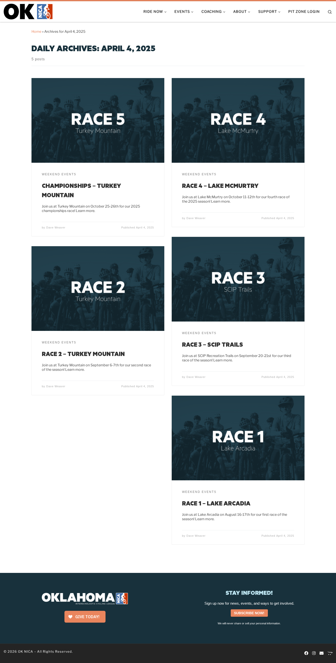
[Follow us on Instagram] (314, 653)
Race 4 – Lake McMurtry (220, 185)
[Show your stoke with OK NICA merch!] (329, 653)
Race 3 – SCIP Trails (212, 344)
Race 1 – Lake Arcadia (216, 503)
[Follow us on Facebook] (306, 653)
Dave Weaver (55, 227)
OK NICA (25, 651)
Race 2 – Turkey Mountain (83, 354)
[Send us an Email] (321, 653)
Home (36, 31)
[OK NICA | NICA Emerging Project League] (28, 11)
